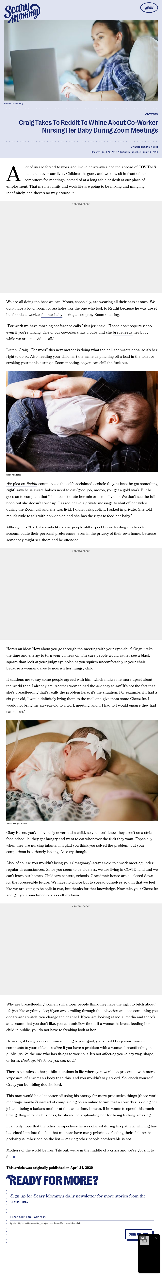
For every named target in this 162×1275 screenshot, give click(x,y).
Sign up (135, 1234)
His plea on (21, 484)
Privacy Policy (76, 1223)
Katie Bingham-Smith (146, 146)
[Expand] (142, 1238)
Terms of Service (60, 1223)
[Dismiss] (156, 1238)
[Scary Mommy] (22, 13)
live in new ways (91, 167)
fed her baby (51, 314)
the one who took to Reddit (96, 308)
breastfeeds (123, 332)
